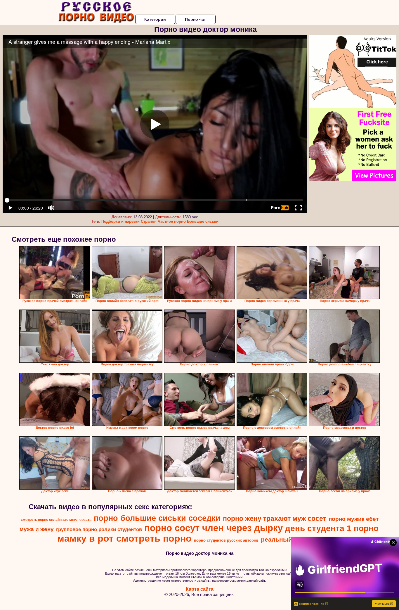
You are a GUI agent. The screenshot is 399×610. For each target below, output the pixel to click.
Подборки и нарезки (120, 221)
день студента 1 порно (332, 528)
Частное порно (172, 221)
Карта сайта (200, 589)
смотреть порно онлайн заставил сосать (56, 520)
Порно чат (195, 19)
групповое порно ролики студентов (99, 529)
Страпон (149, 221)
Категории (155, 19)
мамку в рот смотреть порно (124, 538)
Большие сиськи (202, 221)
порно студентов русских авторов (226, 540)
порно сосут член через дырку (213, 528)
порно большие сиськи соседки (157, 518)
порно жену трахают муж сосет (274, 518)
